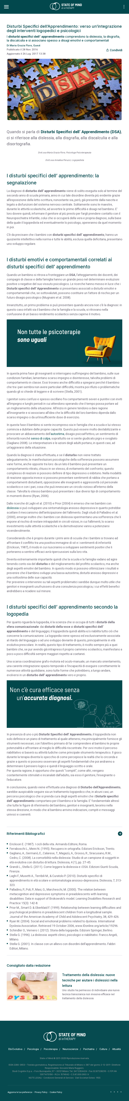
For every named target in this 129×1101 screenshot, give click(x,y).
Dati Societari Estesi (85, 1077)
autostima (57, 434)
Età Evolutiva (15, 1049)
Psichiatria (88, 1049)
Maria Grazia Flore (21, 45)
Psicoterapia (51, 1049)
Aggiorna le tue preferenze (20, 1092)
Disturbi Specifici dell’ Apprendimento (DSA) (81, 131)
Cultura (103, 1049)
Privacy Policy (41, 1092)
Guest (36, 45)
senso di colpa (40, 438)
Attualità (116, 1049)
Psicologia (33, 1049)
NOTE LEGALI (35, 1077)
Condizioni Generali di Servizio (59, 1077)
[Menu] (6, 7)
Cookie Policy (56, 1092)
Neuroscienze (70, 1049)
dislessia (13, 508)
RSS (98, 1077)
